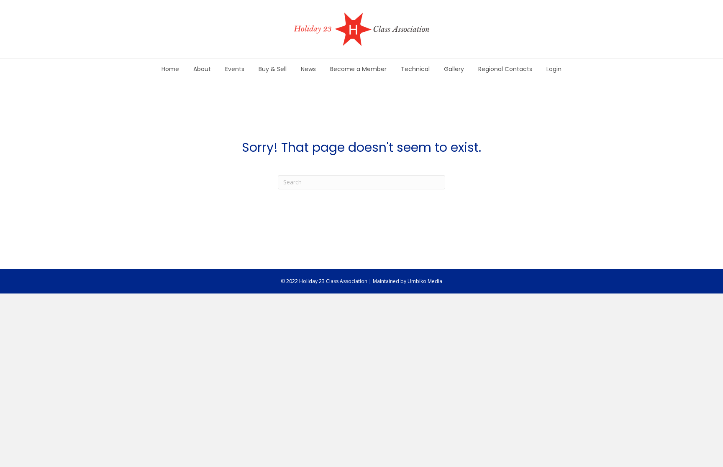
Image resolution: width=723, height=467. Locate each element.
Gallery (454, 69)
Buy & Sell (273, 69)
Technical (415, 69)
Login (553, 69)
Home (170, 69)
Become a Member (358, 69)
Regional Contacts (505, 69)
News (308, 69)
